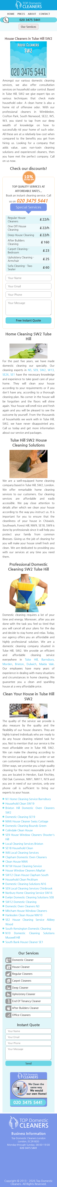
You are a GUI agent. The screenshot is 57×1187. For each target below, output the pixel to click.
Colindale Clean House (19, 830)
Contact (44, 13)
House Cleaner (21, 967)
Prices (21, 13)
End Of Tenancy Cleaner (26, 1001)
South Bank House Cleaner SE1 (24, 941)
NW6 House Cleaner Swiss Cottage (26, 821)
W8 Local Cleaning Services (22, 852)
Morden (7, 664)
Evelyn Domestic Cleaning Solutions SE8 (29, 897)
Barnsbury (48, 659)
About (32, 13)
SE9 (35, 369)
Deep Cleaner (20, 987)
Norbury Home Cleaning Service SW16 (28, 892)
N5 (29, 369)
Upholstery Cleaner (23, 994)
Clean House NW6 (16, 861)
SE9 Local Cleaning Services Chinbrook (28, 888)
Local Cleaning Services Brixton (24, 843)
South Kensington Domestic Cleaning (28, 928)
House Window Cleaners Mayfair (25, 870)
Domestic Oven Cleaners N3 (22, 906)
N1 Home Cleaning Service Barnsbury (28, 798)
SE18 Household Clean (19, 848)
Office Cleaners (21, 1015)
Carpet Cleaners (21, 980)
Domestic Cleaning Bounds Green (25, 825)
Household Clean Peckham (21, 879)
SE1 (12, 374)
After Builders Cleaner (25, 1008)
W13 (51, 369)
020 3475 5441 (29, 19)
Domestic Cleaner (22, 960)
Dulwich (31, 664)
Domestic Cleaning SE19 (20, 816)
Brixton (19, 664)
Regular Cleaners (22, 973)
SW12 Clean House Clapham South (27, 874)
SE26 (5, 374)
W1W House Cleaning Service (23, 866)
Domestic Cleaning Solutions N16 (25, 883)
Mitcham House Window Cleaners (26, 910)
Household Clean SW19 (19, 803)
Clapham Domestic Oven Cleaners (26, 857)
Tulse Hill (31, 659)
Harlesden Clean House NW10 (23, 915)
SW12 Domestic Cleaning (20, 901)
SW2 (43, 369)
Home (10, 13)
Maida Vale (46, 664)
